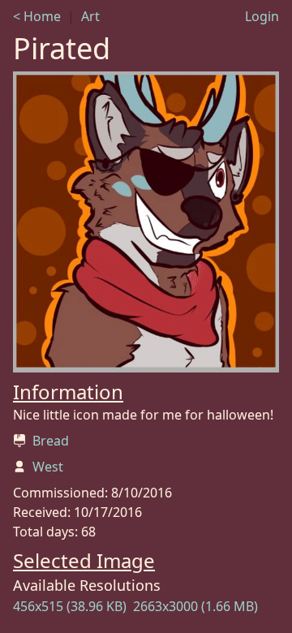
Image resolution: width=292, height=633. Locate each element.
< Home (37, 16)
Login (262, 16)
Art (90, 16)
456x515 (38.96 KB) (70, 606)
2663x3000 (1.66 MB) (195, 606)
